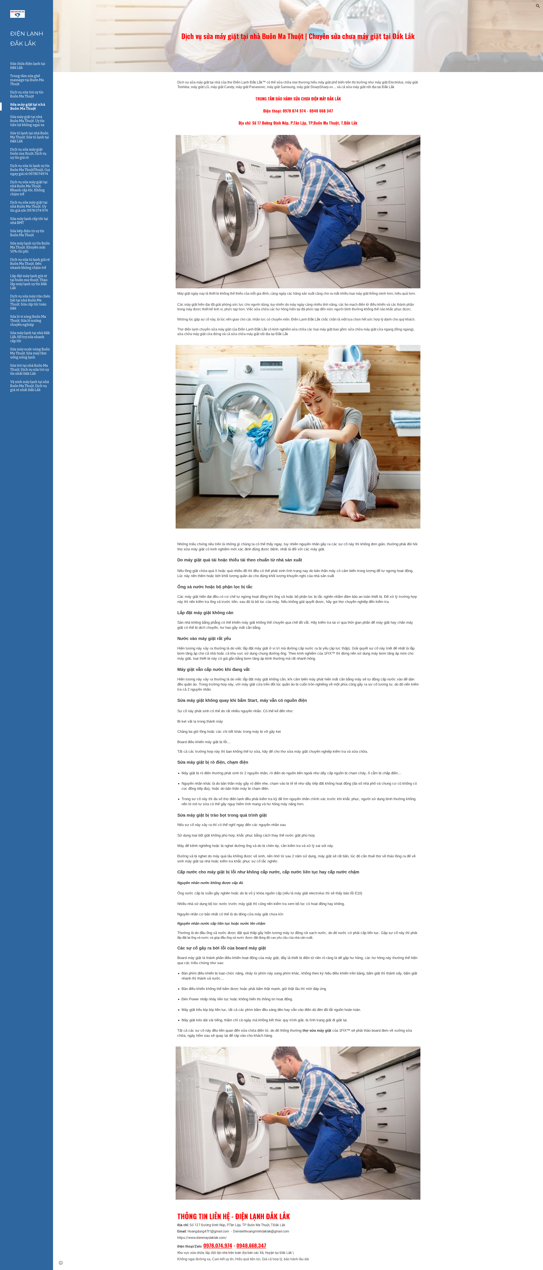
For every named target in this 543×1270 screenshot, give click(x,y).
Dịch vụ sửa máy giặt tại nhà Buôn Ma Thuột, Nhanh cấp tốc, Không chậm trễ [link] (29, 188)
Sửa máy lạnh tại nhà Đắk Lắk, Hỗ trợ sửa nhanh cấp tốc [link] (30, 337)
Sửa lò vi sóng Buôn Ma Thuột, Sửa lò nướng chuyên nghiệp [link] (28, 321)
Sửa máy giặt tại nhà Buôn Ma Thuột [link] (27, 107)
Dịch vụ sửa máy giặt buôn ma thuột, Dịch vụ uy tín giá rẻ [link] (28, 153)
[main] (298, 36)
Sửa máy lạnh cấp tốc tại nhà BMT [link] (29, 221)
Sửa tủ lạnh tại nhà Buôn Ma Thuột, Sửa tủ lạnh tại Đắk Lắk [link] (29, 137)
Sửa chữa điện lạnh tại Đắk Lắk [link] (27, 66)
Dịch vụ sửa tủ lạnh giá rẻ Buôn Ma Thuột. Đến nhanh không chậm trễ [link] (30, 264)
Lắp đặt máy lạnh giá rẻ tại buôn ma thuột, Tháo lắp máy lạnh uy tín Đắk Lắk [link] (29, 282)
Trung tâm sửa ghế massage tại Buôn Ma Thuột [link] (27, 80)
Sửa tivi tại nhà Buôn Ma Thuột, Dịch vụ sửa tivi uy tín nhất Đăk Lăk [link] (29, 370)
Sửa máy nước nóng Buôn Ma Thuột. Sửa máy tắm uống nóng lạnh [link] (30, 353)
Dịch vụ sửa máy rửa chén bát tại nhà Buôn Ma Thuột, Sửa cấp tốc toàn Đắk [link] (30, 302)
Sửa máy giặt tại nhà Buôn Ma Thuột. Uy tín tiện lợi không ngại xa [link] (27, 121)
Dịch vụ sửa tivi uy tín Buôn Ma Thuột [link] (26, 94)
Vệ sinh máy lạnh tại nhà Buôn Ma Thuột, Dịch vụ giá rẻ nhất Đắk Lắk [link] (29, 386)
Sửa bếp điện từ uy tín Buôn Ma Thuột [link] (27, 233)
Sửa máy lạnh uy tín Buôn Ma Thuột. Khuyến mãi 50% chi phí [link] (30, 247)
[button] (538, 6)
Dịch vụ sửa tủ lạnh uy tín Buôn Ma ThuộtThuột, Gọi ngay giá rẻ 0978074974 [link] (30, 170)
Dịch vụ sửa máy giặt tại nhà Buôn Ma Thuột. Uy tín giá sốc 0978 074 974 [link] (29, 206)
